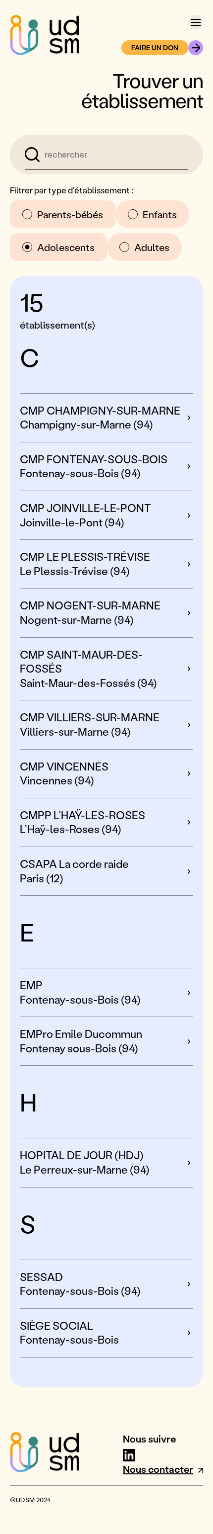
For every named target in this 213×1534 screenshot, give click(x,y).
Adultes (151, 247)
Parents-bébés (70, 214)
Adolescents (66, 247)
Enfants (160, 214)
